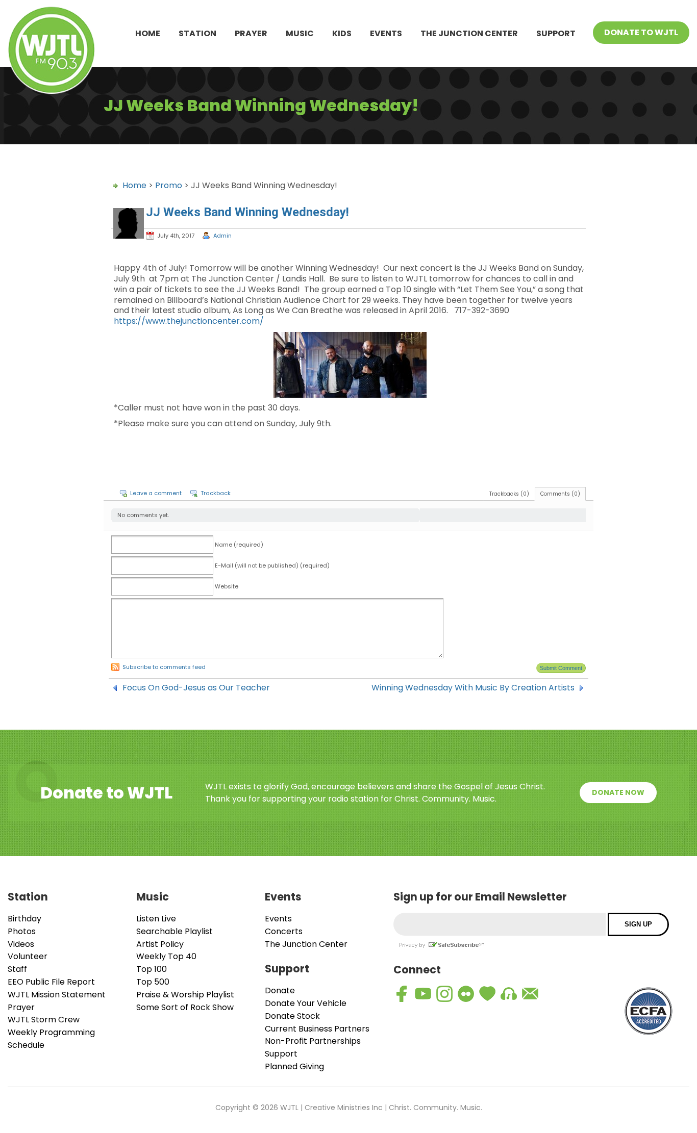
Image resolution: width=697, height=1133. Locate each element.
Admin (222, 235)
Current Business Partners (317, 1029)
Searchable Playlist (174, 931)
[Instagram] (444, 994)
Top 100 (151, 969)
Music (300, 33)
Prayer (251, 33)
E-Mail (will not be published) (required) (272, 565)
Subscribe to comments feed (164, 667)
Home (147, 33)
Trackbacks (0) (509, 494)
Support (556, 33)
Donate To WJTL (641, 32)
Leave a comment (156, 493)
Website (226, 586)
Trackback (216, 493)
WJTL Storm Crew (44, 1019)
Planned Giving (294, 1066)
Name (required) (239, 544)
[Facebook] (401, 994)
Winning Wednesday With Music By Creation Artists (473, 688)
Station (197, 33)
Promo (168, 185)
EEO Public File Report (51, 982)
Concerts (284, 931)
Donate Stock (292, 1016)
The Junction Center (469, 33)
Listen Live (156, 918)
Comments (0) (560, 494)
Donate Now (618, 792)
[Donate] (487, 994)
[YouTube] (423, 994)
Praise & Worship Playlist (185, 994)
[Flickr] (466, 994)
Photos (22, 931)
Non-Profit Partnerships (313, 1041)
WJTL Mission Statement (57, 994)
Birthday (24, 918)
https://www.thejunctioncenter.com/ (189, 321)
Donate (280, 990)
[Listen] (509, 994)
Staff (17, 969)
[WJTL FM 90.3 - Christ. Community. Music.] (51, 51)
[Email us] (530, 994)
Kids (342, 33)
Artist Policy (160, 944)
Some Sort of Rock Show (185, 1007)
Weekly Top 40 (166, 956)
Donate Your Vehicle (305, 1003)
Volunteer (27, 956)
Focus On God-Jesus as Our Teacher (196, 688)
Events (386, 33)
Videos (21, 944)
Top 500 (152, 982)
